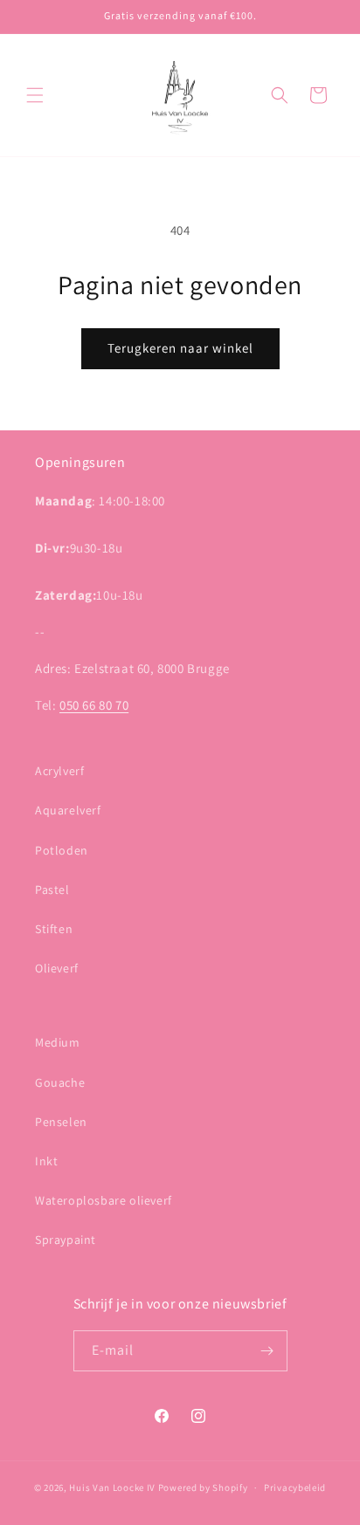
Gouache (60, 1082)
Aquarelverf (68, 810)
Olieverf (57, 968)
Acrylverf (59, 771)
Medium (57, 1042)
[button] (35, 95)
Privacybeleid (295, 1487)
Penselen (61, 1122)
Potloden (61, 850)
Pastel (52, 889)
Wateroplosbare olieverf (103, 1200)
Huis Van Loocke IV (112, 1487)
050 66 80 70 (93, 705)
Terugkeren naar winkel (180, 348)
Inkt (46, 1161)
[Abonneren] (267, 1350)
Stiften (54, 929)
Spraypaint (65, 1239)
